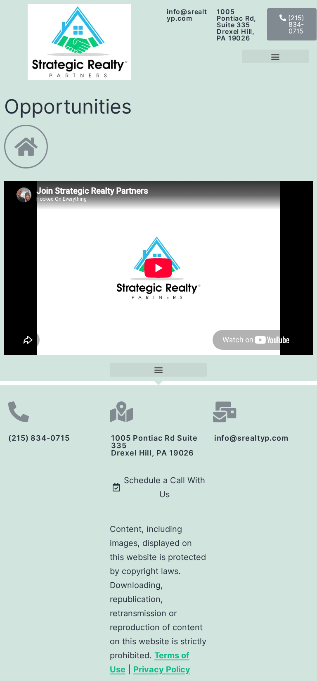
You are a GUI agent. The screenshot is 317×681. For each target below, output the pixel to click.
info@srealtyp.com (187, 14)
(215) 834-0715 (39, 438)
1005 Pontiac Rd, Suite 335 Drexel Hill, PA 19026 (236, 24)
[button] (292, 24)
